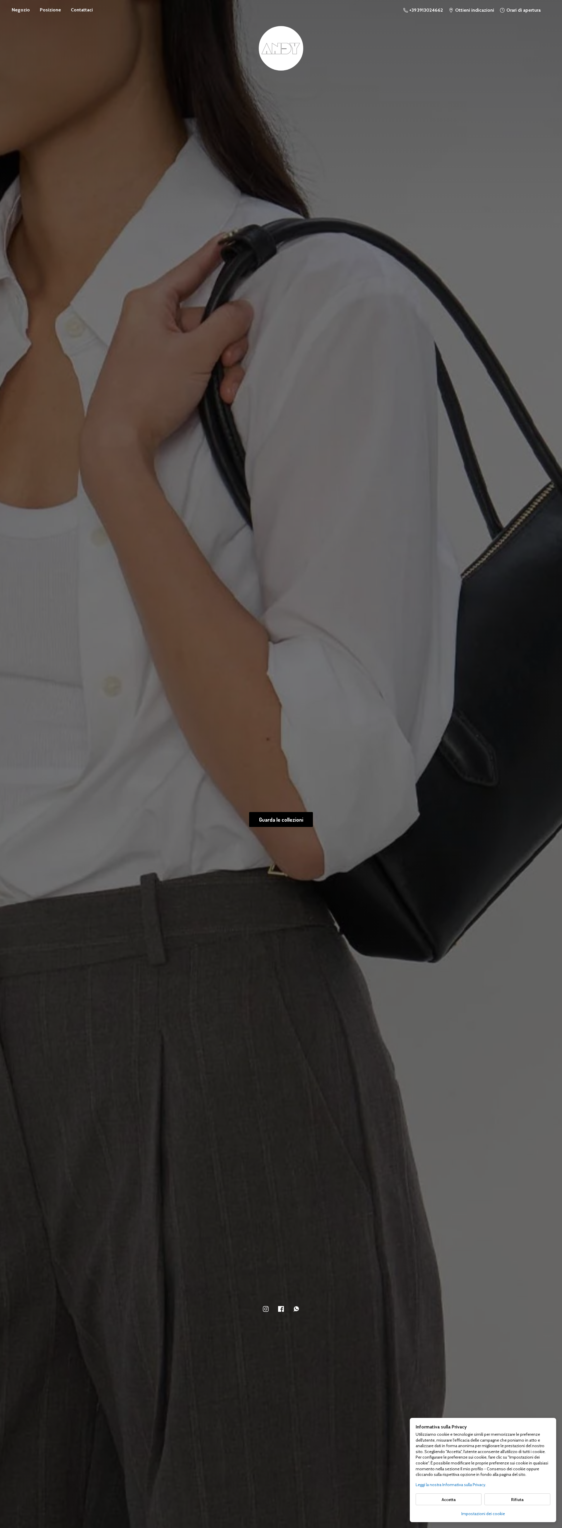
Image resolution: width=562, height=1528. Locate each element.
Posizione (50, 10)
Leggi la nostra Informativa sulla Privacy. (451, 1484)
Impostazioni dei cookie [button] (483, 1513)
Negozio (21, 10)
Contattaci (82, 10)
